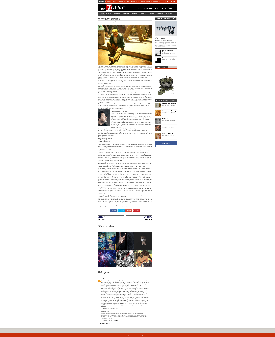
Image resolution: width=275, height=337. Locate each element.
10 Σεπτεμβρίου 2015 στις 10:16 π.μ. (110, 308)
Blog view (108, 14)
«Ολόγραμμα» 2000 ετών (105, 1)
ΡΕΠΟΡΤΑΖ (151, 14)
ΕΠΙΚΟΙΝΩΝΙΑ (126, 14)
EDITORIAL (143, 14)
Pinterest (137, 210)
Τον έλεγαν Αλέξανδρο (168, 58)
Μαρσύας (132, 1)
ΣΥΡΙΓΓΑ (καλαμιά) (140, 1)
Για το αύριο (160, 38)
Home (102, 14)
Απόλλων (103, 279)
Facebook (113, 210)
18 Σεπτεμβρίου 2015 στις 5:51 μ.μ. (109, 320)
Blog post (101, 219)
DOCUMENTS (160, 14)
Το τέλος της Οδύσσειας (117, 1)
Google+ (129, 210)
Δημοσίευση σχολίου (105, 323)
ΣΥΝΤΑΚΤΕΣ (117, 14)
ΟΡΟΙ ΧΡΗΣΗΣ (169, 14)
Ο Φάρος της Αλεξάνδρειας (152, 1)
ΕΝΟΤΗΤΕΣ (135, 14)
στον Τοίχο (137, 335)
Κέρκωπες (126, 1)
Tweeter (122, 210)
